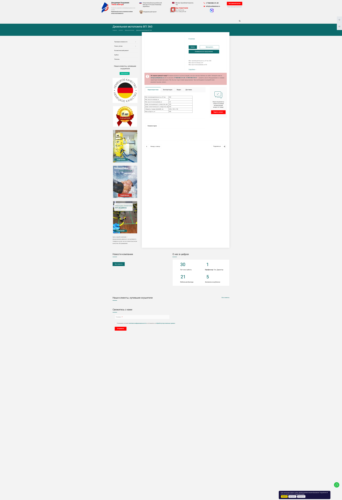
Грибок (116, 55)
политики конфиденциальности (137, 323)
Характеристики (153, 89)
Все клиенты (225, 297)
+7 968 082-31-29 (212, 3)
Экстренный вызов (234, 3)
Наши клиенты (124, 73)
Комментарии (152, 126)
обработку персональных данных (165, 323)
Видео (179, 89)
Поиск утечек (118, 46)
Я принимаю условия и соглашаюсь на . (146, 323)
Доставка (189, 89)
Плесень (117, 59)
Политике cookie (299, 494)
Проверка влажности (120, 42)
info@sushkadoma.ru (213, 6)
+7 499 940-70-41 (191, 78)
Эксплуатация (167, 89)
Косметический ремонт (121, 50)
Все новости (118, 264)
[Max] (212, 12)
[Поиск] (239, 21)
